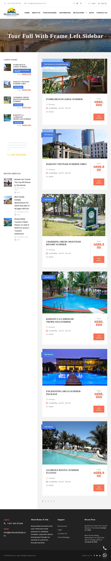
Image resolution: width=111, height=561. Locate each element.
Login (60, 530)
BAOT (18, 192)
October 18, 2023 (23, 212)
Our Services (65, 13)
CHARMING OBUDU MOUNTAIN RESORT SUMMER (63, 243)
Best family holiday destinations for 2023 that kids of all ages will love (21, 203)
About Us (36, 13)
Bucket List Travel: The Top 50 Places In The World (22, 182)
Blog (91, 13)
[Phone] (105, 548)
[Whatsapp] (105, 555)
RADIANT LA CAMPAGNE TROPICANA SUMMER (60, 320)
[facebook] (73, 3)
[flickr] (77, 3)
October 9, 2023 (22, 237)
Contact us (101, 13)
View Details (98, 117)
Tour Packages (50, 13)
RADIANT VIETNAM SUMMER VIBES (66, 164)
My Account (78, 13)
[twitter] (81, 3)
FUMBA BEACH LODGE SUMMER (64, 99)
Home (27, 13)
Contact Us (62, 533)
